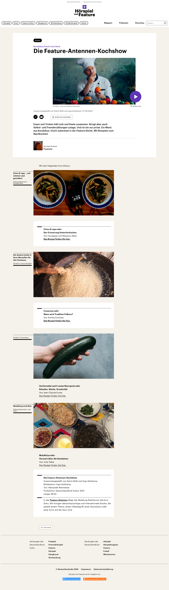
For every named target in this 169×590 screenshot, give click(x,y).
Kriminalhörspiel (56, 545)
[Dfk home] (94, 579)
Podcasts (123, 23)
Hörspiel (6, 23)
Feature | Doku (28, 23)
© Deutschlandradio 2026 (67, 569)
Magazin (108, 23)
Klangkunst (42, 23)
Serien (83, 23)
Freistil (106, 551)
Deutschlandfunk (74, 2)
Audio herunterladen (63, 117)
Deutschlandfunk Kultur (92, 2)
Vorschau (139, 23)
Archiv (37, 40)
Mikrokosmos (109, 554)
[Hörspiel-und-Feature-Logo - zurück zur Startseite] (84, 11)
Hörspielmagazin (110, 545)
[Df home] (71, 579)
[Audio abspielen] (135, 96)
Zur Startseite (46, 527)
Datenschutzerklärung (103, 569)
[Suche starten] (165, 23)
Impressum (86, 569)
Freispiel (52, 541)
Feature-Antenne (58, 500)
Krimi (16, 23)
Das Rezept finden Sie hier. (57, 239)
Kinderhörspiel (71, 23)
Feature (52, 548)
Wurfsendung (56, 23)
